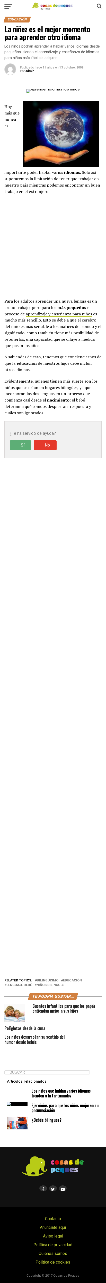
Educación (72, 980)
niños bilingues (50, 985)
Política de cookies (53, 1262)
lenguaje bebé (19, 985)
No (47, 445)
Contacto (53, 1218)
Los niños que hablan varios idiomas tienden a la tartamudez (61, 1093)
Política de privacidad (52, 1244)
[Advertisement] (53, 246)
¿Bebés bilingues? (46, 1120)
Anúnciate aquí (53, 1227)
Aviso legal (53, 1236)
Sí (22, 445)
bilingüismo (47, 980)
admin (29, 71)
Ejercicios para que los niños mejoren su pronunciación (64, 1107)
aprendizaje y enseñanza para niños (59, 314)
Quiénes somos (53, 1253)
